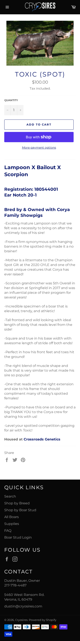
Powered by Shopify (42, 620)
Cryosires (21, 620)
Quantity (11, 100)
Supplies (11, 524)
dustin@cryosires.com (23, 606)
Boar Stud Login (18, 537)
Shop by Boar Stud (20, 510)
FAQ (7, 531)
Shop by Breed (17, 503)
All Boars (11, 517)
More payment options (39, 147)
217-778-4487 (15, 585)
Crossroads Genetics (42, 439)
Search (10, 496)
